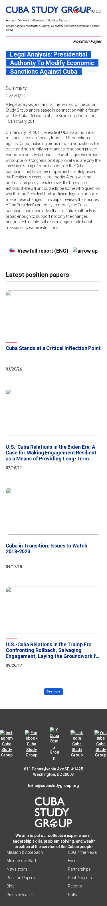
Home (9, 20)
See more (53, 691)
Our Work (23, 20)
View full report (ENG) (42, 251)
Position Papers (57, 20)
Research (38, 20)
